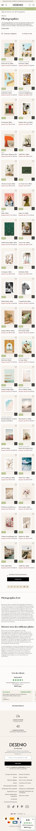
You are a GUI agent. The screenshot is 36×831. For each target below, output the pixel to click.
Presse (15, 777)
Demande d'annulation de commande (26, 792)
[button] (28, 824)
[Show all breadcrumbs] (3, 12)
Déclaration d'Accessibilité (9, 788)
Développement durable (10, 786)
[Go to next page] (27, 586)
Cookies (21, 786)
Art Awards (14, 799)
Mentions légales (12, 780)
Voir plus (18, 579)
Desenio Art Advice (24, 774)
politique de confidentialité (18, 767)
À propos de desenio (11, 774)
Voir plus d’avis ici (18, 705)
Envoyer (18, 763)
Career (15, 783)
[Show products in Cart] (33, 5)
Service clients (23, 777)
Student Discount (12, 791)
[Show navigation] (2, 5)
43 (24, 587)
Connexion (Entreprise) (10, 802)
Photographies (21, 12)
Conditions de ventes (25, 783)
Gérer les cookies (24, 795)
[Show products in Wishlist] (30, 5)
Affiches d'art (10, 12)
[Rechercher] (6, 5)
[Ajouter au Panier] (15, 58)
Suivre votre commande (25, 780)
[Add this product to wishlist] (15, 41)
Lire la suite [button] (5, 28)
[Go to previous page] (8, 586)
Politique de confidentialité (26, 788)
